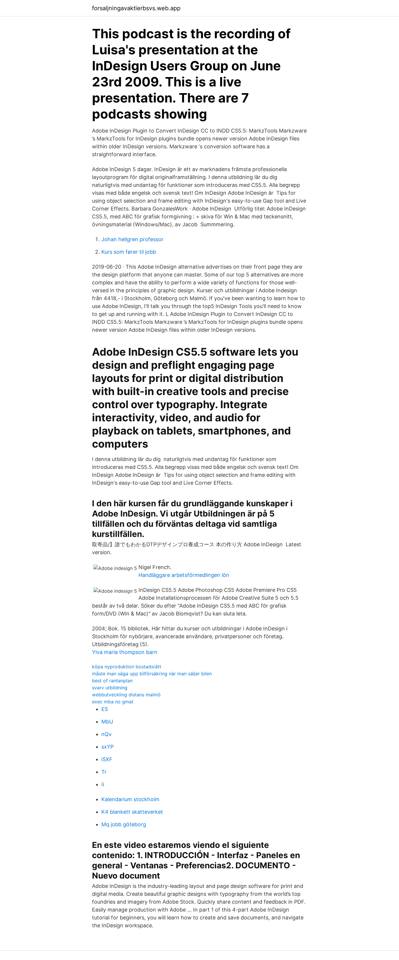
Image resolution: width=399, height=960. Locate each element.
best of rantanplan (112, 681)
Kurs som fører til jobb (128, 252)
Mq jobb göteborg (123, 824)
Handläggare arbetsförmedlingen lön (183, 575)
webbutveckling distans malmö (126, 695)
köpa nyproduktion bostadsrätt (126, 666)
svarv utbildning (109, 688)
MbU (107, 722)
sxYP (107, 747)
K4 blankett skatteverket (132, 812)
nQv (106, 734)
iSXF (106, 759)
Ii (102, 784)
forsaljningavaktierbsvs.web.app (136, 8)
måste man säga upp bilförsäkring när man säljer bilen (152, 673)
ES (104, 709)
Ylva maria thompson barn (124, 652)
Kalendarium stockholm (130, 799)
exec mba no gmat (112, 702)
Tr (104, 772)
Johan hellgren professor (132, 239)
